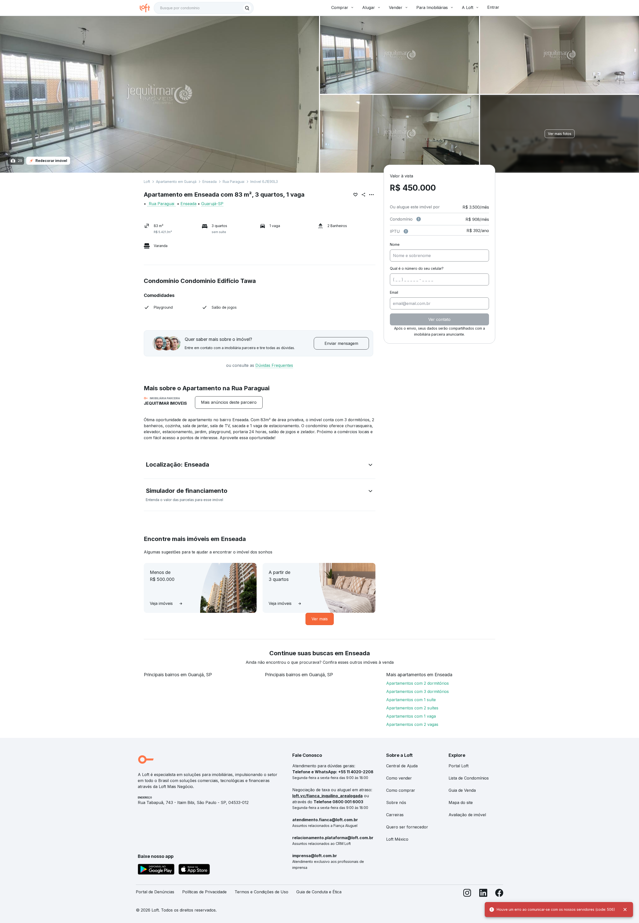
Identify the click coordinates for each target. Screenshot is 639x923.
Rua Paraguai (233, 181)
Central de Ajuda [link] (402, 765)
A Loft (467, 7)
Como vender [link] (399, 778)
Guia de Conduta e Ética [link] (318, 891)
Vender (395, 7)
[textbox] (204, 8)
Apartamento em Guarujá (176, 181)
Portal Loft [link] (459, 765)
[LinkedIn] (483, 894)
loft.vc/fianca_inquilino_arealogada (327, 795)
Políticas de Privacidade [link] (204, 891)
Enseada (209, 181)
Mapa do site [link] (461, 802)
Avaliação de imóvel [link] (467, 814)
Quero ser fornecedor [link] (407, 826)
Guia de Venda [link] (462, 790)
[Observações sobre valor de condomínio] (419, 219)
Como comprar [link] (400, 790)
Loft (147, 181)
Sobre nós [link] (396, 802)
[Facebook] (499, 894)
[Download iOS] (194, 870)
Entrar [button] (493, 7)
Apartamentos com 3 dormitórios (417, 691)
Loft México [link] (397, 839)
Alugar (368, 7)
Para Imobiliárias (432, 7)
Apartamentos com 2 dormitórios (417, 683)
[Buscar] (247, 8)
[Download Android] (156, 870)
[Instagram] (467, 894)
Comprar (339, 7)
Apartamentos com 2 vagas (412, 724)
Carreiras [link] (395, 814)
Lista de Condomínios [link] (469, 778)
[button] (259, 466)
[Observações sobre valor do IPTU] (406, 231)
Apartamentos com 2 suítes (412, 707)
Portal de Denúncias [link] (155, 891)
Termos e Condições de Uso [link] (261, 891)
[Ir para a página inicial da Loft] (147, 8)
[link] (229, 402)
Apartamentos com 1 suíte (411, 699)
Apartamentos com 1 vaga (411, 716)
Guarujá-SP (212, 203)
